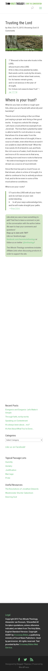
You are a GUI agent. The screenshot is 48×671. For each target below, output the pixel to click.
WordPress (24, 667)
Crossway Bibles (21, 635)
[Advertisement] (24, 524)
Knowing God (30, 28)
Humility (9, 462)
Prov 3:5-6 (15, 208)
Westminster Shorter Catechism (19, 493)
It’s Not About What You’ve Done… (19, 429)
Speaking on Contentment (16, 421)
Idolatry (8, 466)
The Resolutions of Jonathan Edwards (22, 489)
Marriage (9, 474)
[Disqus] (24, 290)
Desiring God (11, 497)
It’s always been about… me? (17, 425)
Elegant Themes (24, 664)
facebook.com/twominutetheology (21, 239)
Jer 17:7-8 (13, 92)
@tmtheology (28, 242)
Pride (7, 478)
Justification (10, 470)
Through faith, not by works (17, 417)
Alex (9, 28)
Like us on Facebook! (15, 447)
